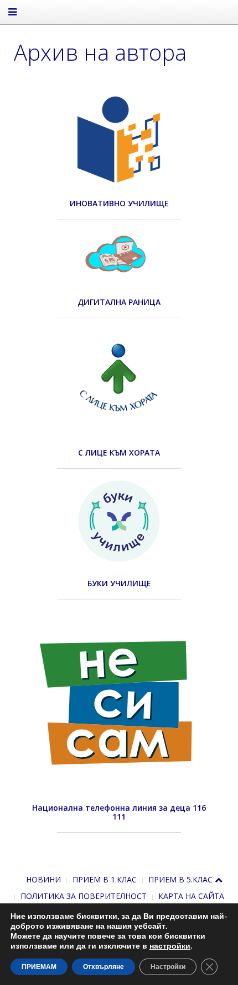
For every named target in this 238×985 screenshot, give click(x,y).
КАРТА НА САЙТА (191, 896)
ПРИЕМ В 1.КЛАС (105, 879)
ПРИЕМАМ (39, 966)
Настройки (168, 966)
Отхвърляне (103, 966)
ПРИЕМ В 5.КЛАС (180, 879)
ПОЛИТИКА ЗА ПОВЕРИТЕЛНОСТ (83, 896)
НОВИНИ (43, 879)
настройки (169, 946)
